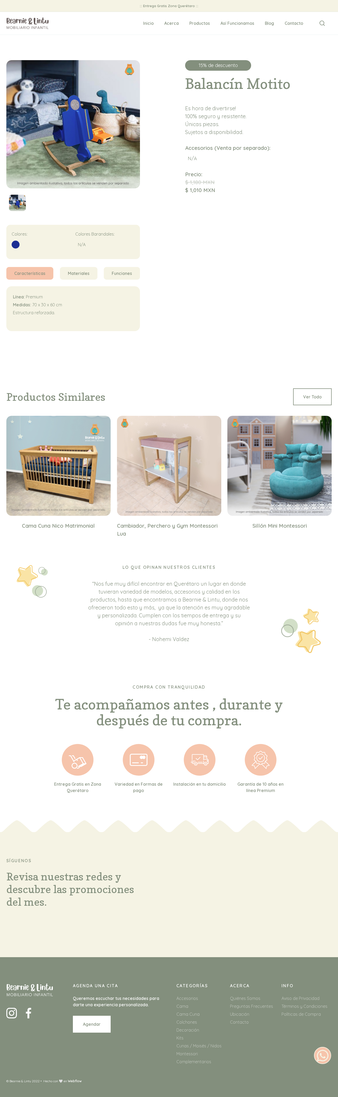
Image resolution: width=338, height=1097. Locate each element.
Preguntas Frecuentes (251, 1006)
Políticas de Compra (301, 1014)
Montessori (187, 1053)
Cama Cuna (188, 1014)
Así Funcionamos (237, 23)
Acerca (171, 23)
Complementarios (193, 1061)
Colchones (186, 1022)
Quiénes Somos (245, 998)
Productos (199, 23)
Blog (269, 23)
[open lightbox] (17, 205)
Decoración (187, 1030)
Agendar (92, 1024)
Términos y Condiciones (304, 1006)
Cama (182, 1006)
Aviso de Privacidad (300, 998)
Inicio (148, 23)
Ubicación (239, 1014)
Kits (180, 1038)
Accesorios (187, 998)
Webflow (75, 1081)
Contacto (294, 23)
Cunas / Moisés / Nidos (199, 1045)
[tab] (29, 273)
